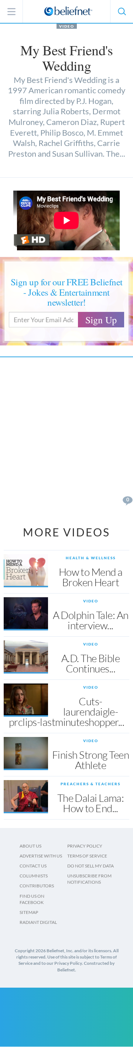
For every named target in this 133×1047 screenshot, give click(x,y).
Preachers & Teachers (90, 784)
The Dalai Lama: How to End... (90, 803)
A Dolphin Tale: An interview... (91, 620)
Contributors (37, 885)
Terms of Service (87, 856)
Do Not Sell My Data (90, 866)
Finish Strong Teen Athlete (90, 759)
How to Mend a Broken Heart (91, 577)
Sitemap (29, 912)
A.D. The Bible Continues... (90, 663)
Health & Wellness (91, 558)
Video (66, 26)
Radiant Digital (38, 922)
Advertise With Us (41, 856)
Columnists (34, 876)
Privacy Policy (84, 846)
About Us (30, 846)
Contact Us (33, 866)
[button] (121, 11)
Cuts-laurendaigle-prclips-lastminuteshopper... (66, 711)
